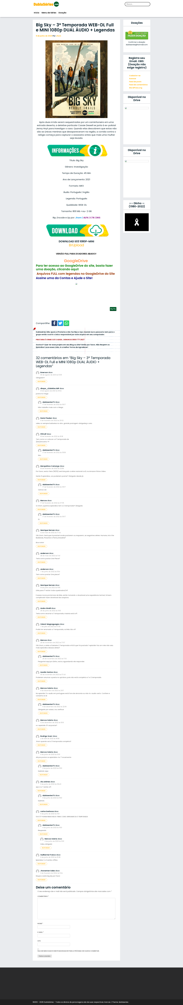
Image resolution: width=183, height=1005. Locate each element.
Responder (41, 381)
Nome (40, 923)
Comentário (43, 896)
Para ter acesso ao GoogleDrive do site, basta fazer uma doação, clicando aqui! (74, 267)
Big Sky (113, 309)
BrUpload (76, 245)
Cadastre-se (134, 75)
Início (36, 12)
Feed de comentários (138, 84)
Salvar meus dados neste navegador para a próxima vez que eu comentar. (68, 951)
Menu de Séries (49, 12)
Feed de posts (135, 81)
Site (39, 941)
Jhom (58, 36)
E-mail (40, 932)
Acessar (132, 78)
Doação (62, 12)
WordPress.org (135, 88)
